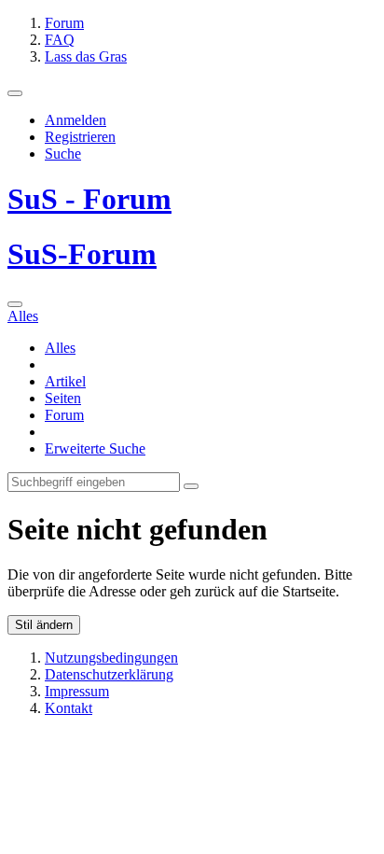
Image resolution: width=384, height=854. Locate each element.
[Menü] (14, 93)
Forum (64, 415)
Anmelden (75, 120)
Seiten (63, 398)
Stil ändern (44, 625)
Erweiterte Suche (95, 448)
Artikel (65, 381)
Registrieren (80, 137)
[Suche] (14, 304)
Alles (60, 348)
